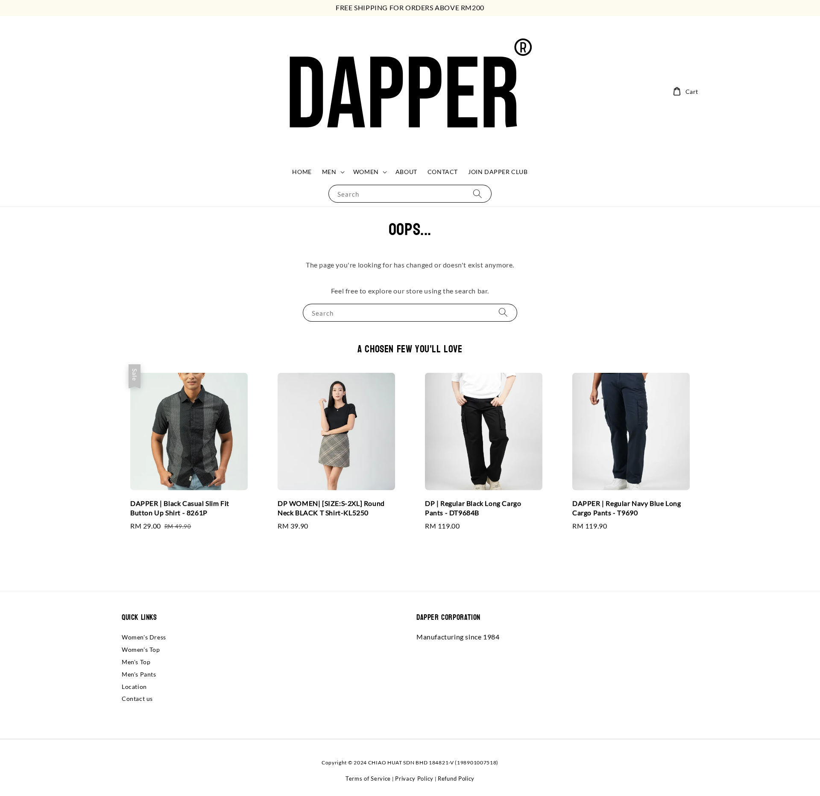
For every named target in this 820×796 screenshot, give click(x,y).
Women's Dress (144, 637)
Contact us (137, 698)
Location (134, 686)
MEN (329, 171)
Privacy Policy (414, 778)
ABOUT (406, 171)
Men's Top (136, 661)
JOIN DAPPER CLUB (498, 171)
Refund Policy (456, 778)
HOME (301, 171)
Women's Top (141, 649)
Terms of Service (368, 778)
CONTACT (443, 171)
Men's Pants (139, 674)
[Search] (477, 193)
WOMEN (366, 171)
